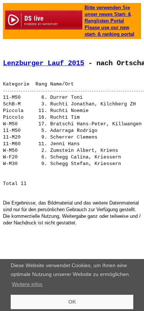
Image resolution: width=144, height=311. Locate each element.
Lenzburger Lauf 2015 (43, 63)
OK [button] (72, 302)
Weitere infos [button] (27, 284)
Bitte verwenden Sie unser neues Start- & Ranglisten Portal (108, 14)
